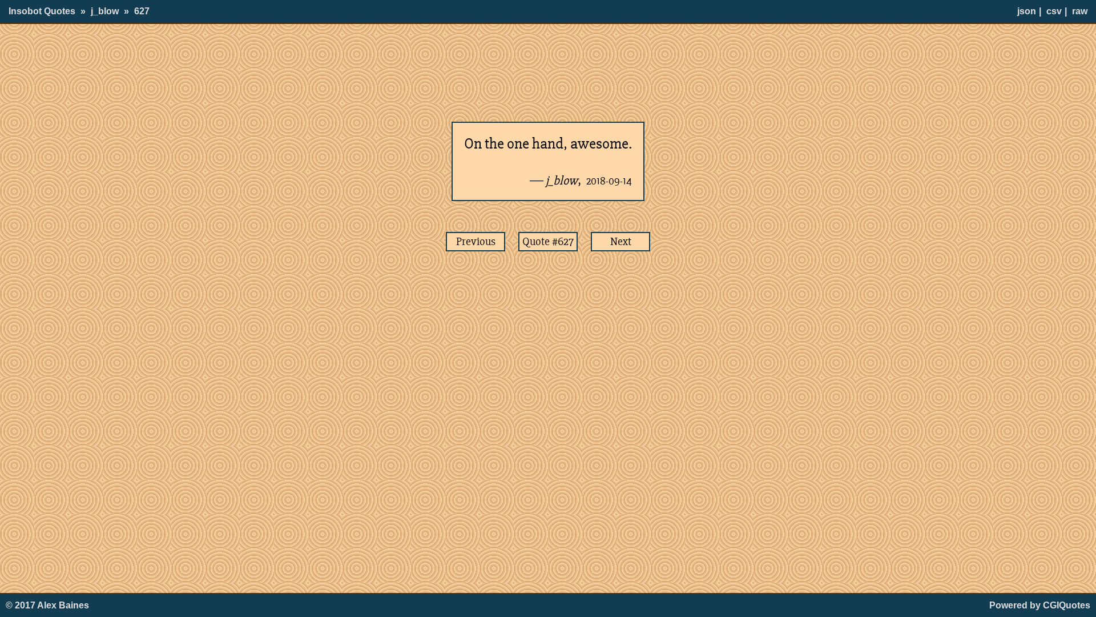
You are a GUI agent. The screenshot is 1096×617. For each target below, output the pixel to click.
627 (142, 11)
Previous (475, 241)
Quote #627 (548, 241)
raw (1079, 11)
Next (620, 241)
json (1026, 11)
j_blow (105, 11)
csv (1054, 11)
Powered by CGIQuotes (1039, 605)
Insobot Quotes (42, 11)
